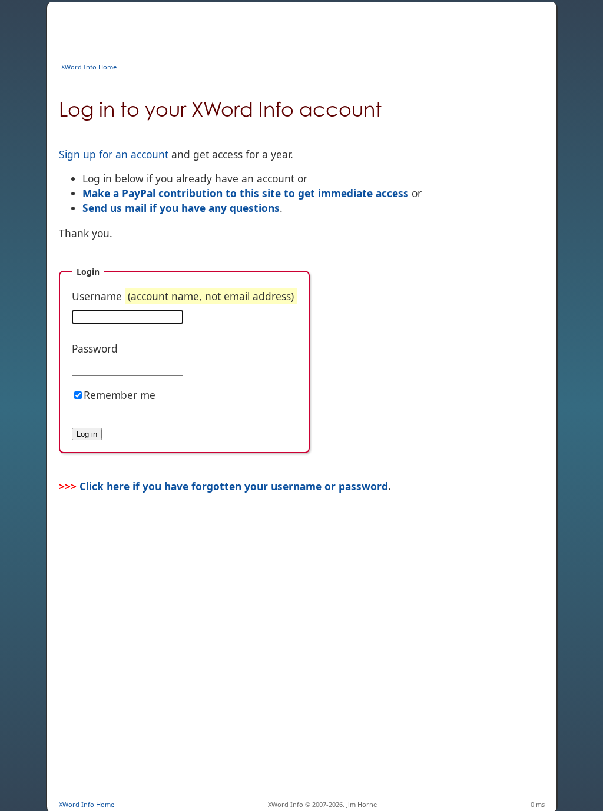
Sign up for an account (113, 154)
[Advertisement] (273, 28)
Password (95, 348)
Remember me (119, 395)
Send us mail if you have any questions (181, 208)
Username (183, 296)
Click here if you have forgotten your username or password (233, 486)
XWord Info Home (89, 66)
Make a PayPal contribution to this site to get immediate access (245, 193)
